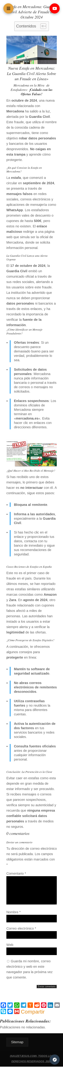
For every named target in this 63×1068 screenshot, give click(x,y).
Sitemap (17, 1042)
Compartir (33, 1011)
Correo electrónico (21, 928)
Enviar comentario (46, 986)
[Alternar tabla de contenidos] (41, 26)
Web (9, 945)
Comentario (16, 873)
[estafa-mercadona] (31, 466)
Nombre (13, 912)
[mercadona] (31, 63)
